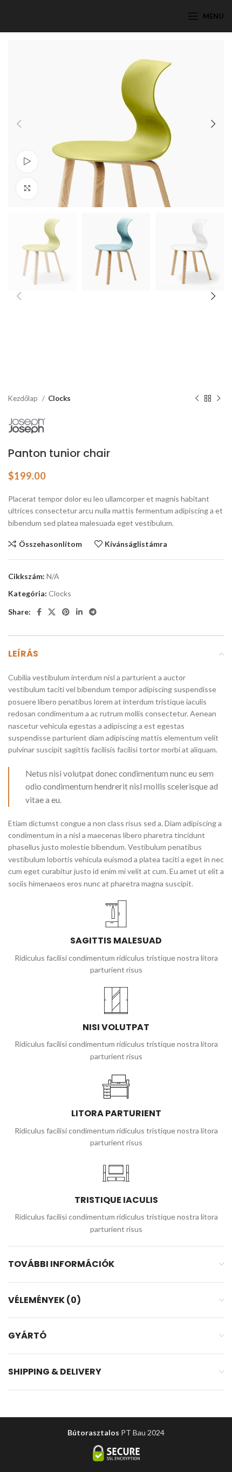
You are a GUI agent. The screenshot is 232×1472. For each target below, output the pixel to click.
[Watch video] (27, 161)
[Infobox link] (116, 938)
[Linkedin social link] (79, 612)
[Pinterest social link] (66, 612)
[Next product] (218, 398)
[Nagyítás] (27, 188)
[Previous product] (197, 398)
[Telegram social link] (93, 612)
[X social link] (52, 612)
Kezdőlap (23, 398)
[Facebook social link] (39, 612)
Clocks (59, 398)
